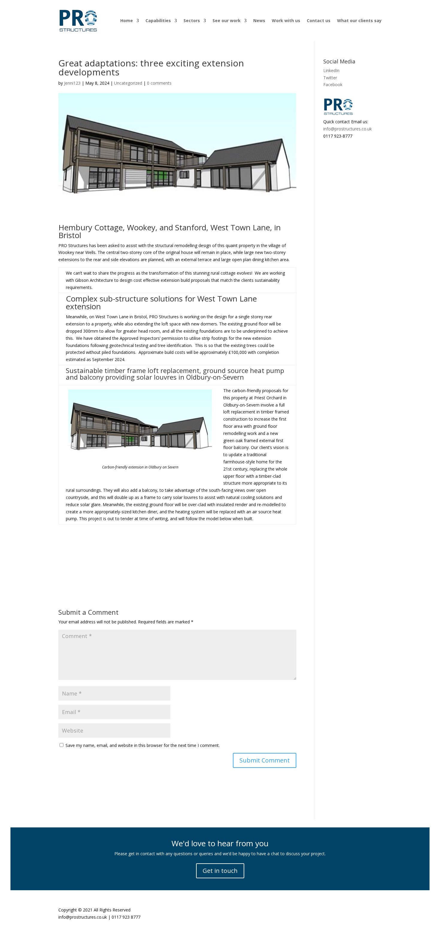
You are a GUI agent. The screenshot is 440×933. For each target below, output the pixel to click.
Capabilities (158, 20)
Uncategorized (128, 83)
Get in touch (220, 871)
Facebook (332, 84)
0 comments (159, 83)
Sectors (191, 20)
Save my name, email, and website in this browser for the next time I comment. (143, 745)
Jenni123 (72, 83)
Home (126, 20)
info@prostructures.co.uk (347, 129)
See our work (227, 20)
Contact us (318, 20)
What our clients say (359, 20)
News (259, 20)
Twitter (330, 77)
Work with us (286, 20)
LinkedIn (331, 70)
